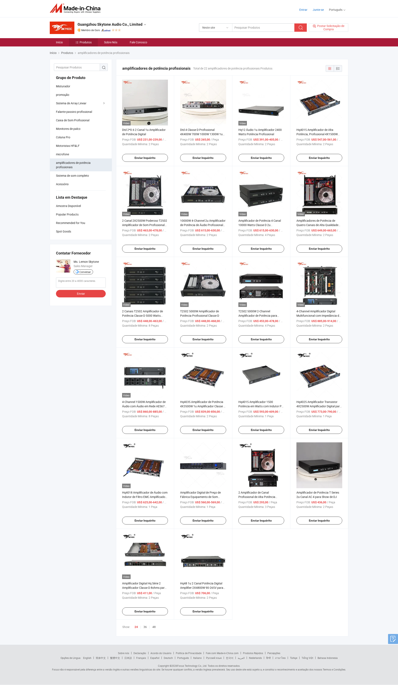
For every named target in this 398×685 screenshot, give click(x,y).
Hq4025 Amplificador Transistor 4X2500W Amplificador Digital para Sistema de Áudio (318, 406)
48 (154, 627)
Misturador (63, 86)
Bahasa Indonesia (328, 657)
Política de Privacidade (188, 653)
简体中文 (101, 657)
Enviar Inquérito (145, 157)
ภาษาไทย (280, 657)
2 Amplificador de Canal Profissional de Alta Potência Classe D (256, 496)
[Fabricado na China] (76, 8)
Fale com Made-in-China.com (222, 653)
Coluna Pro (63, 137)
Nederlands (255, 657)
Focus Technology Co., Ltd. (192, 665)
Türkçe (293, 657)
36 (145, 627)
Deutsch (168, 657)
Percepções (273, 653)
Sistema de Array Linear (71, 103)
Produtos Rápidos (253, 653)
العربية (241, 657)
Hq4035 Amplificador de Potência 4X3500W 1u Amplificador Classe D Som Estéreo (202, 406)
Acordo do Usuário (160, 653)
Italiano (197, 657)
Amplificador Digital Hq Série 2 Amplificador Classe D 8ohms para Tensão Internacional (144, 587)
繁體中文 (115, 657)
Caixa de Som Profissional (72, 120)
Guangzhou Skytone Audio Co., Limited (110, 24)
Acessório (62, 184)
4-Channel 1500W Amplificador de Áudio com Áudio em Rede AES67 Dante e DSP (144, 406)
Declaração (139, 653)
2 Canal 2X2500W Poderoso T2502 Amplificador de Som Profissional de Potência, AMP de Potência (144, 225)
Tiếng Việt (307, 657)
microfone (62, 154)
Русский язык (214, 657)
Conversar (85, 272)
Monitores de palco (68, 129)
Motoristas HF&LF (68, 146)
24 (136, 627)
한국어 (229, 657)
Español (154, 657)
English (87, 657)
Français (141, 657)
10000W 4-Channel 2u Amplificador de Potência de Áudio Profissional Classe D (203, 225)
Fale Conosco (138, 42)
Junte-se (318, 10)
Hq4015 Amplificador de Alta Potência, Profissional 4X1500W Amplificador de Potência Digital (317, 134)
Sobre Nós (110, 42)
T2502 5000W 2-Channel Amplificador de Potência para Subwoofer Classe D (257, 315)
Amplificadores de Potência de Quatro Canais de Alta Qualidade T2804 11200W (317, 225)
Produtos (86, 42)
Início (59, 42)
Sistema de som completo (72, 176)
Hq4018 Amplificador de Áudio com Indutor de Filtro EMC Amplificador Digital (144, 496)
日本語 (128, 657)
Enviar (81, 294)
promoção (62, 95)
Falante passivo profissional (74, 112)
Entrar (303, 10)
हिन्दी (268, 657)
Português (183, 657)
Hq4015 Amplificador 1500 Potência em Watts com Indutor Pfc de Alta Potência (261, 406)
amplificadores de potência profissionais (73, 165)
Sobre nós (123, 653)
